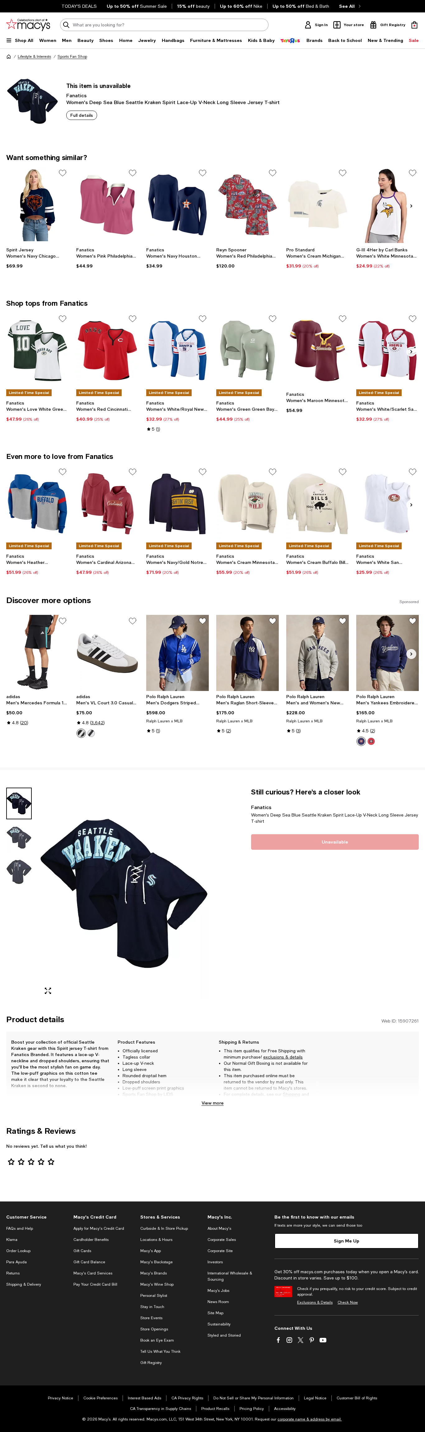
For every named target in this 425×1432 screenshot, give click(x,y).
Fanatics (76, 95)
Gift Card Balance (89, 1262)
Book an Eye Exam (157, 1340)
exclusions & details (283, 1057)
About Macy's (219, 1228)
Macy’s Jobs (218, 1290)
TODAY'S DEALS (79, 6)
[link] (37, 258)
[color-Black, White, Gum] (91, 733)
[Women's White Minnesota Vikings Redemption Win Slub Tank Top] (387, 205)
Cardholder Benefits (91, 1240)
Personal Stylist (153, 1295)
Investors (215, 1262)
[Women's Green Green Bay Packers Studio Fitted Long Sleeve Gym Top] (247, 351)
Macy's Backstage (156, 1262)
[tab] (19, 803)
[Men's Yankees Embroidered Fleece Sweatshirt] (387, 653)
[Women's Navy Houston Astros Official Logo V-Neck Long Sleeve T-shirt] (177, 205)
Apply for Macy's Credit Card (98, 1228)
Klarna (11, 1240)
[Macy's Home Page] (28, 25)
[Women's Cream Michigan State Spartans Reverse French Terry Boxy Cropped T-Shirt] (317, 205)
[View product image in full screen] (48, 991)
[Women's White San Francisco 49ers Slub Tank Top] (387, 504)
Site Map (215, 1313)
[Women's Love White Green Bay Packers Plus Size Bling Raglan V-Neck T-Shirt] (37, 351)
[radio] (81, 733)
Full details (81, 115)
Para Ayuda (16, 1262)
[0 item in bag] (414, 25)
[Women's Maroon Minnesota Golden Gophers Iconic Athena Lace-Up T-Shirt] (317, 351)
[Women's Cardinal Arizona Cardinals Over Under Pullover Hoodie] (107, 504)
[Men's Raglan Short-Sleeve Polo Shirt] (247, 653)
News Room (218, 1302)
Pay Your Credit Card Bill (95, 1284)
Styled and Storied (224, 1335)
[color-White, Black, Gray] (81, 733)
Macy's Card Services (92, 1273)
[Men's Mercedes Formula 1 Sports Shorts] (37, 653)
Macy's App (150, 1251)
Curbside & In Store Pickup (164, 1228)
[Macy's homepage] (8, 56)
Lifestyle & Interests (34, 56)
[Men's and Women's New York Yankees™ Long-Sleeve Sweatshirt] (317, 653)
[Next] (411, 206)
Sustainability (219, 1324)
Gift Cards (82, 1251)
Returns (232, 1100)
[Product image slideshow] (124, 893)
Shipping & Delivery (23, 1284)
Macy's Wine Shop (157, 1284)
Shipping (291, 1094)
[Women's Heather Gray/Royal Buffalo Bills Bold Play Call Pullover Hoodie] (37, 504)
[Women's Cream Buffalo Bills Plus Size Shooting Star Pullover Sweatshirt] (317, 504)
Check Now (348, 1302)
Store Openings (154, 1329)
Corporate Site (220, 1251)
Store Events (151, 1318)
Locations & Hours (156, 1240)
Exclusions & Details (315, 1302)
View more (213, 1102)
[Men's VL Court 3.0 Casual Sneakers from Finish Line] (107, 653)
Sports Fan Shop (72, 56)
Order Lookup (18, 1251)
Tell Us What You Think (160, 1351)
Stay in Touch (152, 1307)
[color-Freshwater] (361, 741)
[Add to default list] (62, 173)
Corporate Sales (222, 1240)
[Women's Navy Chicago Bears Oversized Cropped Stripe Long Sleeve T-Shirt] (37, 205)
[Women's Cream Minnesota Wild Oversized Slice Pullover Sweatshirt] (247, 504)
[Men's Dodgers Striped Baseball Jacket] (177, 653)
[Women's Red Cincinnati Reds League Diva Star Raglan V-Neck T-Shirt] (107, 351)
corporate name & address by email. (310, 1419)
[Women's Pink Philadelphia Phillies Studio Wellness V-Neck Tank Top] (107, 205)
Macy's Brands (153, 1273)
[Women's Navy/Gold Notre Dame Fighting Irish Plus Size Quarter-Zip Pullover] (177, 504)
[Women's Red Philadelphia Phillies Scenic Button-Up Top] (247, 205)
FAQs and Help (19, 1228)
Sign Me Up (346, 1240)
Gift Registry (151, 1363)
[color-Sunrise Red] (371, 741)
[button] (107, 893)
